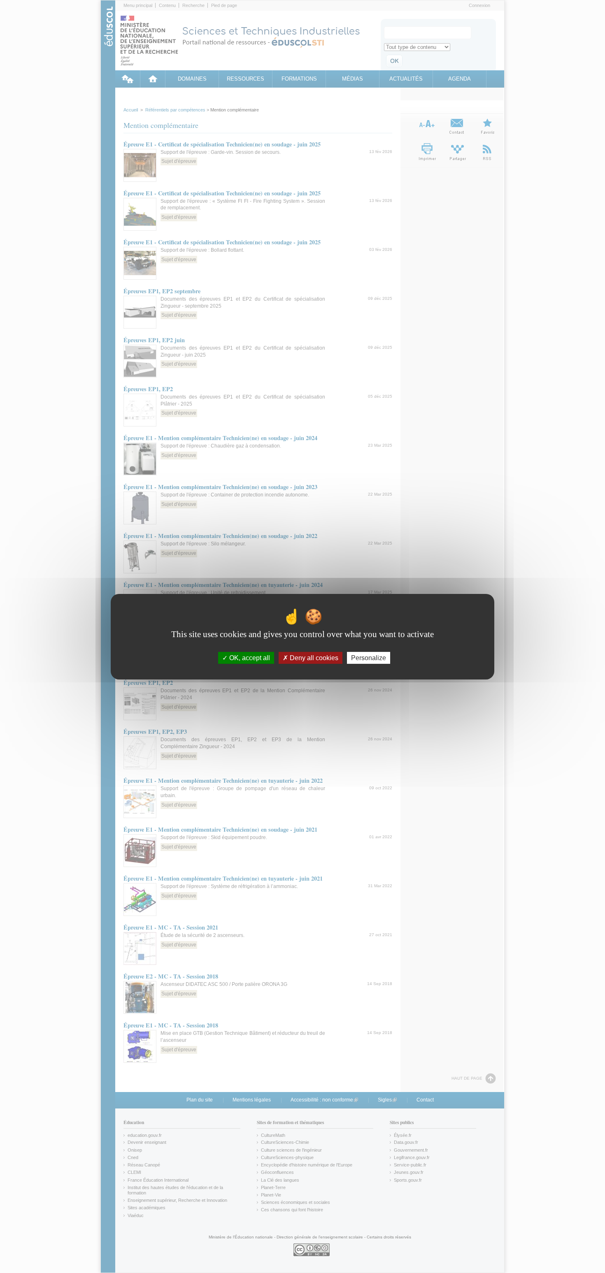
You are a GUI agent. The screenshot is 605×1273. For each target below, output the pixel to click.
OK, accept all (249, 657)
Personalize (368, 657)
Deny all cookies (313, 657)
